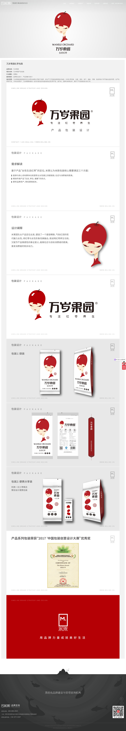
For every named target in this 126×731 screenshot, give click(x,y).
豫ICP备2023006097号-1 (60, 728)
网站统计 (70, 728)
